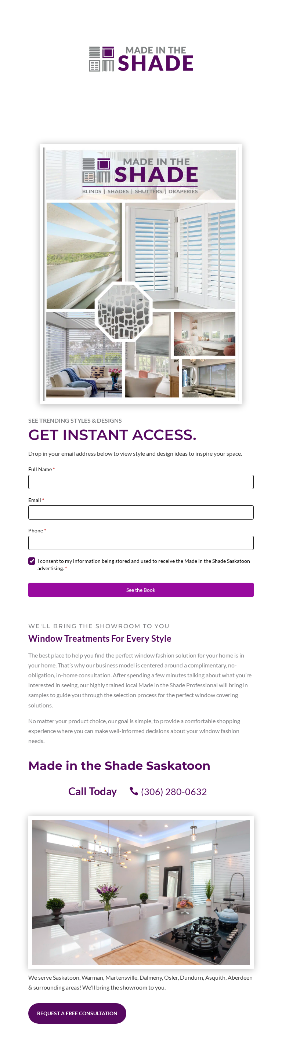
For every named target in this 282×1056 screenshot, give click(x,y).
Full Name (41, 469)
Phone (37, 530)
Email (36, 500)
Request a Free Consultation (77, 1013)
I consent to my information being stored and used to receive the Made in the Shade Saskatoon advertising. (143, 564)
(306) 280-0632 (174, 791)
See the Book (140, 590)
